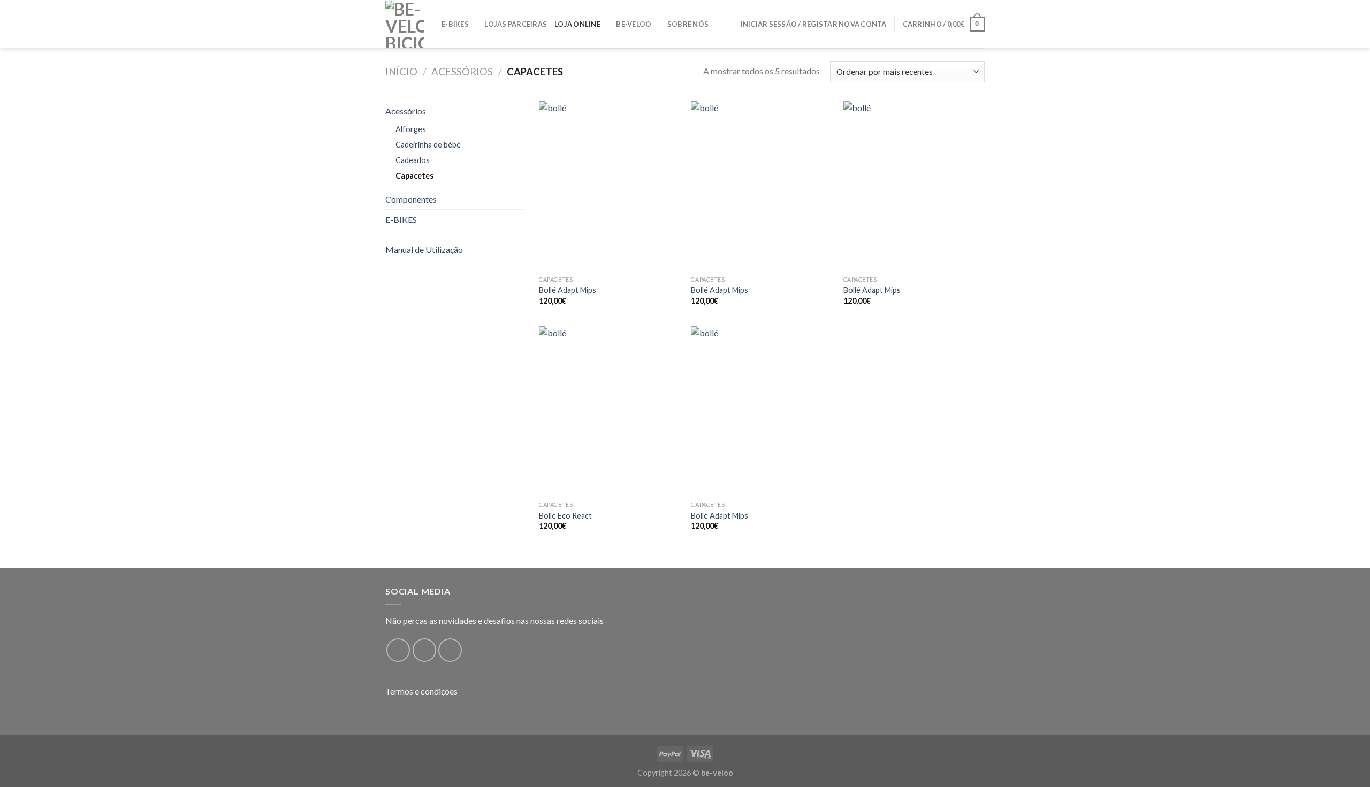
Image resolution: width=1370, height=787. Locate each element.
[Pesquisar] (729, 24)
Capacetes (414, 175)
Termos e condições (421, 691)
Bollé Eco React (565, 515)
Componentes (411, 199)
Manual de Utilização (424, 249)
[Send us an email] (450, 650)
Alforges (410, 129)
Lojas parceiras (515, 24)
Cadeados (412, 160)
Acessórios (462, 72)
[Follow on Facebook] (398, 650)
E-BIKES (455, 24)
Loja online (577, 24)
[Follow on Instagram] (424, 650)
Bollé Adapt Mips (567, 290)
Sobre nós (688, 24)
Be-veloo (633, 24)
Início (401, 72)
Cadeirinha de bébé (428, 144)
